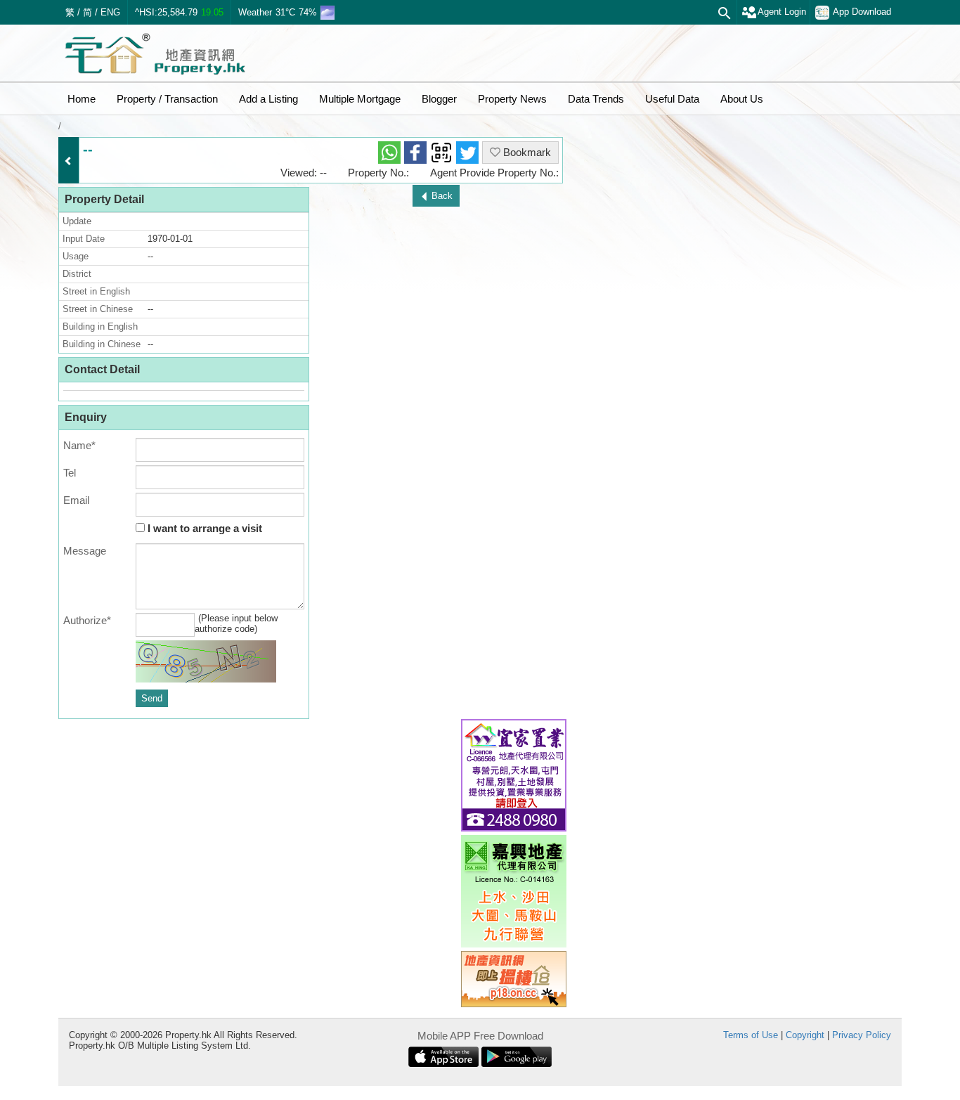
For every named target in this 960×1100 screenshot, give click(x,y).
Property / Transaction (167, 99)
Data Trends (596, 99)
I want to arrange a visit (203, 528)
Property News (512, 99)
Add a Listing (268, 99)
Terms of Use (750, 1035)
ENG (110, 12)
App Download (862, 11)
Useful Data (672, 99)
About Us (741, 99)
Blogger (439, 99)
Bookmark (525, 152)
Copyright (805, 1035)
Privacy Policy (861, 1035)
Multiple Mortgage (360, 99)
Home (81, 99)
